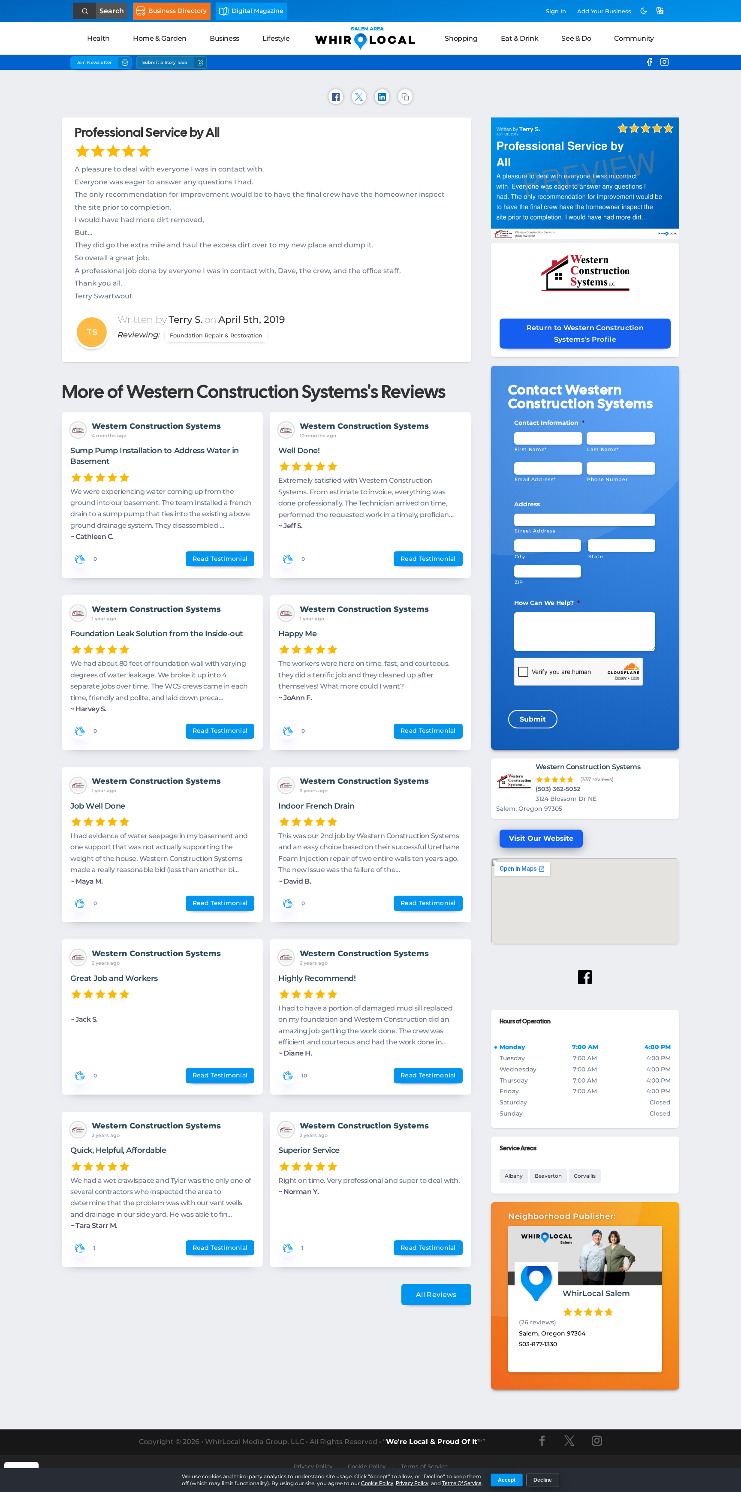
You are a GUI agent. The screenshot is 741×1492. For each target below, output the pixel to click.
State (595, 556)
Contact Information (549, 423)
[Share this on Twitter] (359, 96)
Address (527, 504)
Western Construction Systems (156, 426)
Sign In (556, 11)
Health (98, 38)
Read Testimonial (220, 559)
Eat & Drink (520, 38)
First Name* (531, 449)
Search (111, 11)
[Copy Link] (405, 96)
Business (224, 38)
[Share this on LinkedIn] (382, 96)
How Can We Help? (547, 603)
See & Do (576, 38)
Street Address (535, 531)
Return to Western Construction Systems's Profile (585, 333)
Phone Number (607, 479)
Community (634, 38)
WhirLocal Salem (596, 1293)
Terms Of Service (462, 1483)
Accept (506, 1480)
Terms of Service (424, 1466)
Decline (542, 1480)
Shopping (461, 38)
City (520, 556)
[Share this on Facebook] (335, 96)
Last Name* (603, 449)
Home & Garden (160, 38)
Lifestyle (275, 38)
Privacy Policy (412, 1483)
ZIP (519, 582)
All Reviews (436, 1294)
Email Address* (535, 479)
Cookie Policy (377, 1483)
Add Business (604, 11)
